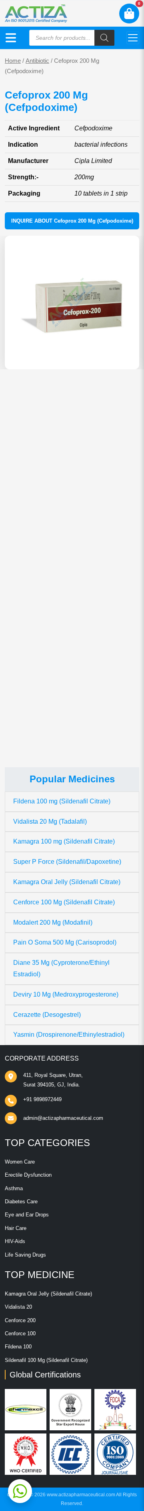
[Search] (104, 38)
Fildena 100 (18, 1347)
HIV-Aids (15, 1241)
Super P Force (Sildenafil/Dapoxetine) (67, 861)
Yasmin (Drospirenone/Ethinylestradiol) (68, 1034)
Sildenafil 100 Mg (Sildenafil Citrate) (46, 1360)
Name (21, 597)
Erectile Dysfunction (28, 1175)
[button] (11, 38)
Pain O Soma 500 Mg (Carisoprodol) (64, 942)
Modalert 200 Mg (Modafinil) (52, 922)
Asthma (14, 1188)
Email (21, 627)
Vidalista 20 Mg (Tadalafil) (50, 821)
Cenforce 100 (20, 1333)
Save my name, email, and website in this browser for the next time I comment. (69, 671)
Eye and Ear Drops (27, 1215)
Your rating (26, 538)
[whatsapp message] (20, 1491)
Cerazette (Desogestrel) (47, 1014)
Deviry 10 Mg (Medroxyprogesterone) (65, 994)
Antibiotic (37, 61)
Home (13, 61)
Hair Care (15, 1228)
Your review (29, 550)
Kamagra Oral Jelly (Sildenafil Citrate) (66, 882)
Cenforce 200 (20, 1320)
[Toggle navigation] (132, 37)
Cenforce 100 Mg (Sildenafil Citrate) (64, 902)
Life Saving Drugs (25, 1255)
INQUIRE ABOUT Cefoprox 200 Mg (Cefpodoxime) (72, 221)
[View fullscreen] (126, 357)
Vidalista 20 (18, 1307)
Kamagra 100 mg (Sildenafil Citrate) (64, 841)
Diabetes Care (21, 1202)
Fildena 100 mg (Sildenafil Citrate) (61, 801)
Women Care (20, 1162)
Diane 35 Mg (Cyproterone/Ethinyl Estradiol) (61, 968)
